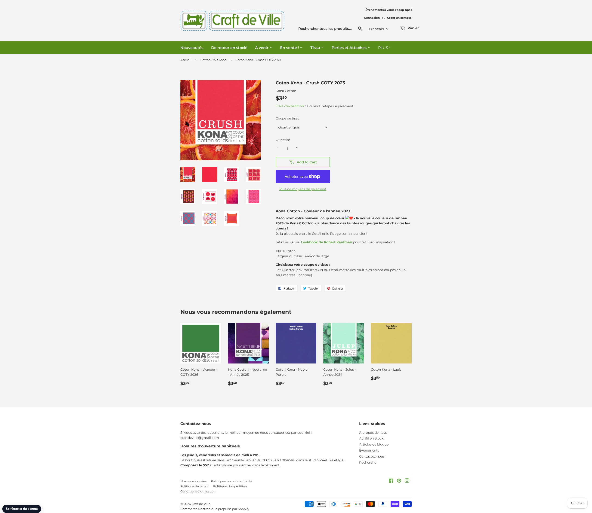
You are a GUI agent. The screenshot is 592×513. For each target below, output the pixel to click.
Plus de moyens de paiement (302, 189)
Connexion (372, 17)
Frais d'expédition (290, 106)
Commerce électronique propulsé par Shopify (214, 509)
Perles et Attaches (349, 48)
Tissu (315, 48)
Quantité (283, 140)
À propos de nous (373, 433)
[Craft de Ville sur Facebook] (390, 481)
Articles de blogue (373, 444)
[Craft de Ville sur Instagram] (407, 481)
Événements (369, 450)
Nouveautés (191, 48)
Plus (383, 48)
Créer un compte (399, 17)
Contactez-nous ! (372, 456)
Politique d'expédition (230, 486)
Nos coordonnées (193, 481)
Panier (413, 28)
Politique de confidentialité (231, 481)
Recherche (367, 462)
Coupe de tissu (287, 118)
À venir (262, 48)
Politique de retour (194, 486)
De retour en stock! (229, 48)
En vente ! (290, 48)
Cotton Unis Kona (213, 60)
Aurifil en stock (371, 438)
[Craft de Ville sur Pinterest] (399, 481)
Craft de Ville (200, 504)
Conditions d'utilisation (198, 491)
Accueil (185, 60)
